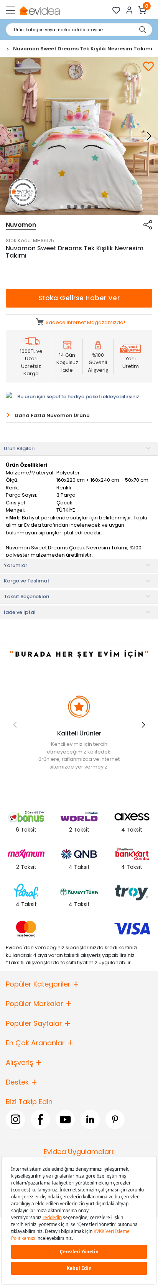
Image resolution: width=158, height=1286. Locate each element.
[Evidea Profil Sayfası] (129, 10)
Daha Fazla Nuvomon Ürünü (52, 415)
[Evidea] (39, 10)
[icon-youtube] (65, 1119)
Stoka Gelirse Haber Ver (79, 298)
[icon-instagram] (15, 1119)
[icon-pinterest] (115, 1119)
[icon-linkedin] (90, 1119)
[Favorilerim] (116, 10)
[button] (62, 207)
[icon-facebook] (40, 1119)
